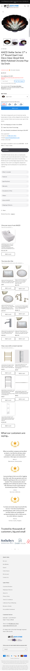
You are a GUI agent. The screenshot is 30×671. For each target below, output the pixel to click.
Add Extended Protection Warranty (10, 101)
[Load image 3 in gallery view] (22, 42)
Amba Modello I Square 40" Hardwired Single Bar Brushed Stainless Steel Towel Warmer (21, 392)
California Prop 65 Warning (9, 602)
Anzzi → (12, 214)
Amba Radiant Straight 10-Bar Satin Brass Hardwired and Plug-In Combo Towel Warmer (7, 366)
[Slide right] (28, 42)
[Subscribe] (25, 649)
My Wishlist (6, 564)
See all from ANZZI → (7, 227)
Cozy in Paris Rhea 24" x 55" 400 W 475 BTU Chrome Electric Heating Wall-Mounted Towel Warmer (21, 366)
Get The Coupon (19, 81)
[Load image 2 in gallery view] (15, 42)
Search (4, 567)
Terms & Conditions (8, 599)
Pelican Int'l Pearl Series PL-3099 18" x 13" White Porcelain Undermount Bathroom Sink (8, 281)
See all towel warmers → (7, 347)
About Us (5, 593)
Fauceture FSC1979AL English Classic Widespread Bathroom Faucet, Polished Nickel (21, 307)
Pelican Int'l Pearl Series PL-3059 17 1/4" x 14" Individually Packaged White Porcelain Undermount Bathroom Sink (8, 307)
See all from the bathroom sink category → (12, 263)
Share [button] (4, 210)
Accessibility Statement (9, 609)
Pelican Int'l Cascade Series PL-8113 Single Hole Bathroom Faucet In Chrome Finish (8, 332)
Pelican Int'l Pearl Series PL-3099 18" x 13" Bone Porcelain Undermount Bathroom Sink (21, 332)
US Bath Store (16, 658)
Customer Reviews (7, 586)
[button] (1, 6)
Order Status (6, 570)
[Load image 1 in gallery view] (7, 42)
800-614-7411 (12, 135)
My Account (6, 574)
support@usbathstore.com (12, 137)
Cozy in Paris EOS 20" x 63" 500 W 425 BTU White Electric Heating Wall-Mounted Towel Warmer (7, 418)
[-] (4, 104)
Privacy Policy (6, 596)
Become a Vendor (7, 606)
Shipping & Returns (8, 589)
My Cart (5, 561)
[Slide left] (1, 42)
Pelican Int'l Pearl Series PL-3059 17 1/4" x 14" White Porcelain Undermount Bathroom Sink (21, 281)
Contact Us (6, 577)
